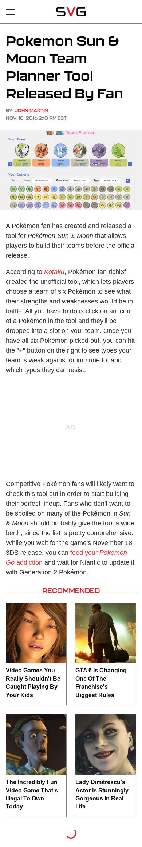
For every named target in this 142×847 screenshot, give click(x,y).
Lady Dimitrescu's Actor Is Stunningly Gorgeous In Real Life (102, 794)
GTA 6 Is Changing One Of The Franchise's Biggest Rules (101, 682)
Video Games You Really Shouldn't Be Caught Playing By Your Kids (33, 682)
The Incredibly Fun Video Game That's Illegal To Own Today (32, 794)
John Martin (31, 110)
